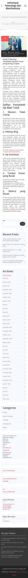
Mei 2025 (5, 312)
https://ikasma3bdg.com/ (10, 478)
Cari (4, 220)
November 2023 (7, 372)
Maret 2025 (6, 316)
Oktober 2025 (7, 297)
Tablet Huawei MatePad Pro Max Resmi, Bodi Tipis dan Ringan (12, 239)
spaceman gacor (7, 457)
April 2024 (5, 353)
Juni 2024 (5, 350)
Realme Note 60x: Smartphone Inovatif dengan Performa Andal (13, 256)
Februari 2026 (7, 282)
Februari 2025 (7, 320)
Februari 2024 (7, 361)
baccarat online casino (9, 491)
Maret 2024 (6, 357)
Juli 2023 (5, 387)
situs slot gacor (7, 275)
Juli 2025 (5, 304)
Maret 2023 (6, 399)
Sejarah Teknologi (8, 416)
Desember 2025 (7, 289)
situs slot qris (6, 442)
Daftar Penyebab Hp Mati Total (11, 52)
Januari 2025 (6, 323)
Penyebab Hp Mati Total (13, 55)
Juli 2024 (5, 346)
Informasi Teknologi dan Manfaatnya (13, 5)
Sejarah (5, 412)
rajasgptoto (6, 450)
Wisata (5, 427)
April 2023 (5, 395)
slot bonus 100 (7, 447)
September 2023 (7, 380)
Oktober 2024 (7, 335)
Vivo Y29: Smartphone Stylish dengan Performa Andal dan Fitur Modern (13, 261)
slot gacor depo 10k (8, 504)
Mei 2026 (5, 278)
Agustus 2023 (6, 384)
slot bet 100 (6, 509)
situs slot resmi (7, 452)
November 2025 (7, 293)
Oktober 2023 (7, 376)
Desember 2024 (7, 327)
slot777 (5, 444)
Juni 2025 (5, 308)
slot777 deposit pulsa (9, 470)
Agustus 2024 (6, 342)
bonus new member (8, 437)
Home (13, 22)
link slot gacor (6, 454)
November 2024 (7, 331)
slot (4, 446)
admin (5, 52)
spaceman (5, 441)
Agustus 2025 (6, 301)
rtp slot (13, 184)
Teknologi (11, 52)
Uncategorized (7, 424)
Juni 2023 (5, 391)
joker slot (5, 439)
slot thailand (12, 209)
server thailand (7, 505)
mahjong (5, 456)
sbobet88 (5, 481)
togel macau (6, 521)
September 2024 (7, 338)
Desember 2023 (7, 369)
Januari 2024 (6, 365)
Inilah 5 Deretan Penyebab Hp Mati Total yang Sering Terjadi (13, 61)
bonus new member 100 (9, 435)
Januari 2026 (6, 286)
